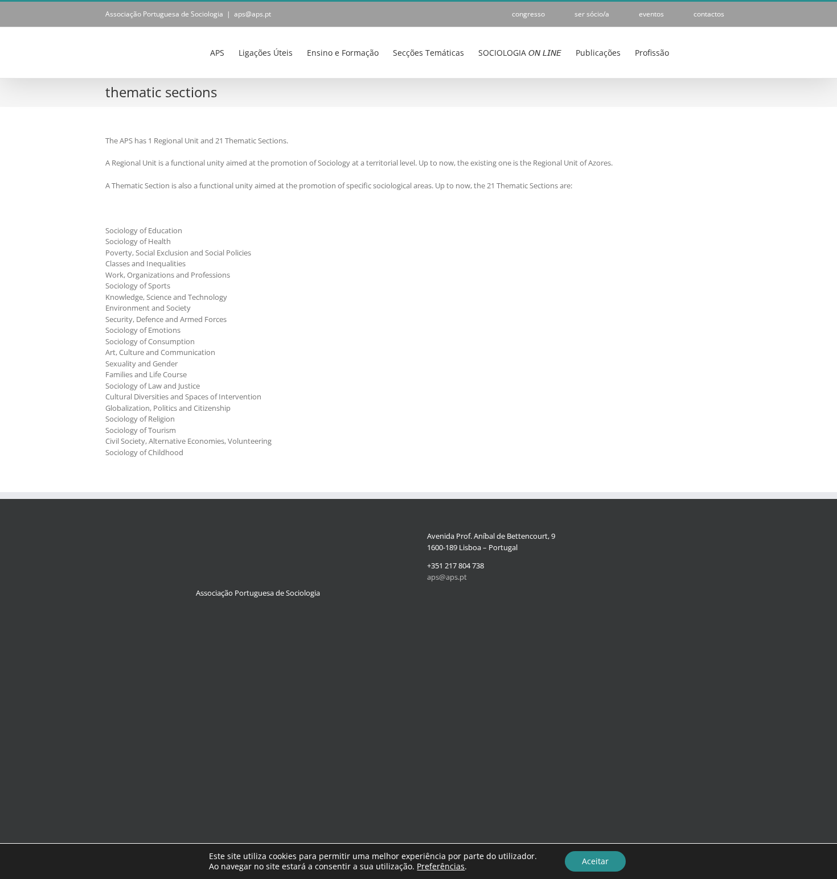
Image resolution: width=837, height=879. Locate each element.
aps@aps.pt (252, 14)
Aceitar (595, 861)
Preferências (441, 866)
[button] (714, 51)
